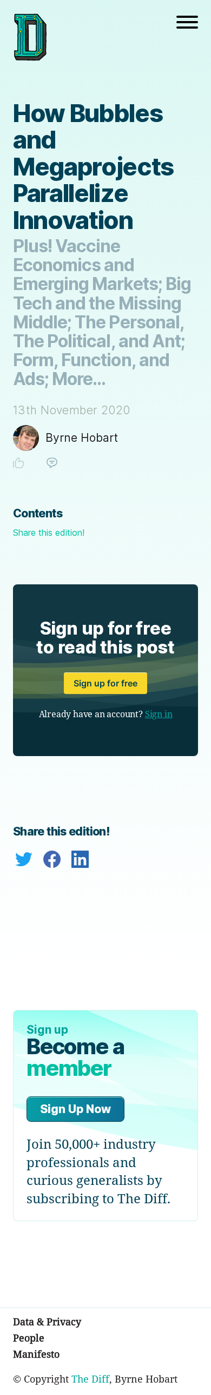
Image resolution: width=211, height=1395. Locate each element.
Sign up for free (105, 683)
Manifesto (36, 1354)
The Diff (90, 1378)
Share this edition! (48, 532)
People (28, 1338)
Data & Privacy (47, 1321)
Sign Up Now (75, 1109)
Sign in (159, 714)
